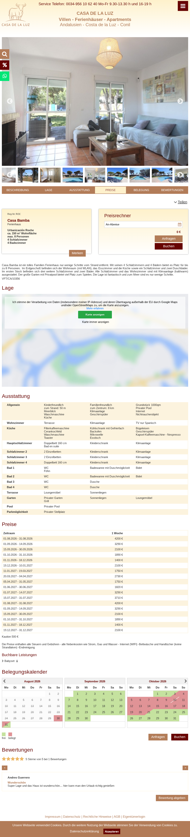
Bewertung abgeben (172, 797)
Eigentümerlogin (134, 816)
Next (180, 101)
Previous (9, 101)
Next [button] (180, 175)
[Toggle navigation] (183, 6)
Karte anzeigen (95, 314)
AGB (117, 816)
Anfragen (169, 238)
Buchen (168, 246)
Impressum (52, 816)
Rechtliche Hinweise (97, 816)
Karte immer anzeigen (95, 321)
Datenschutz (72, 816)
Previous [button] (9, 175)
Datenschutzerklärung (84, 831)
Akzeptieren (112, 831)
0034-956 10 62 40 (81, 4)
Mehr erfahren (95, 308)
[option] (95, 101)
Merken (77, 253)
